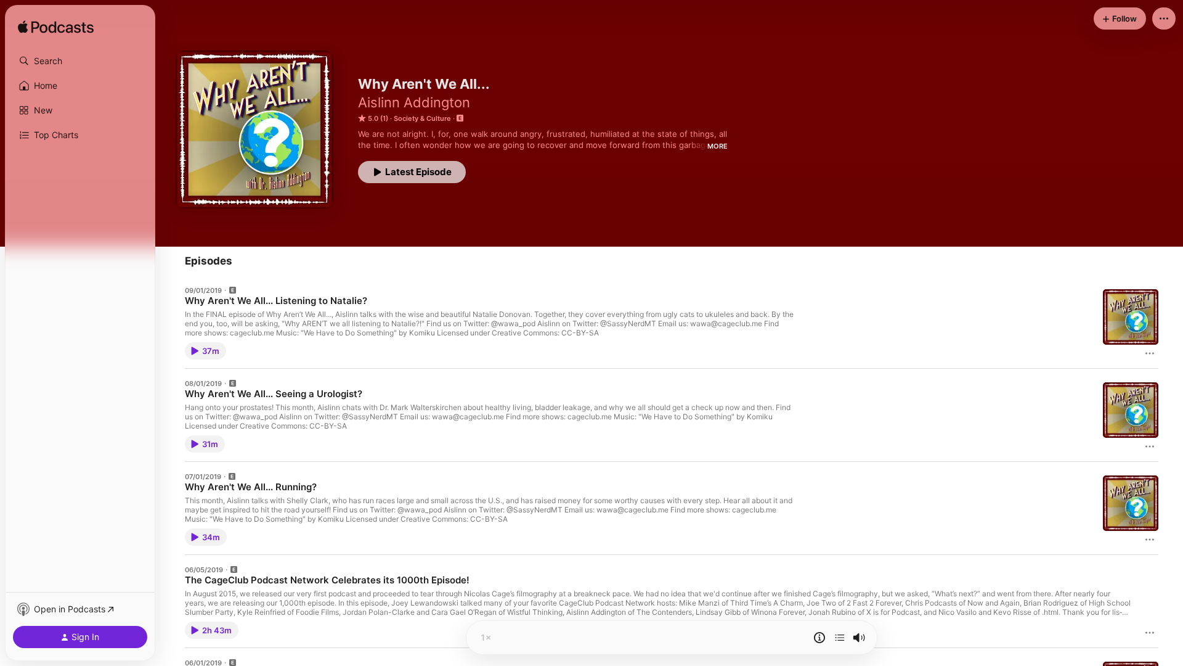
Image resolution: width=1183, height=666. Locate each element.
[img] (56, 28)
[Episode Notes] (819, 637)
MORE (717, 146)
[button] (80, 61)
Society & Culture (422, 118)
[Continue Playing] (839, 637)
